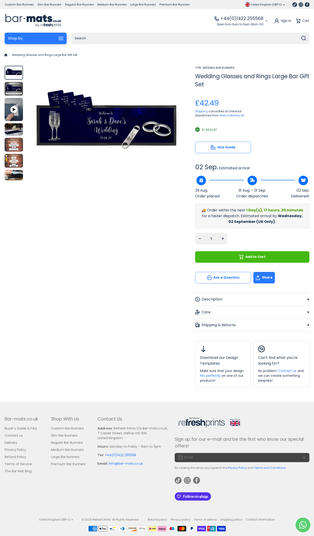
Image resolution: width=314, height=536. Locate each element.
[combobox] (190, 38)
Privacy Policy (237, 468)
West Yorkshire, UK (232, 115)
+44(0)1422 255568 (241, 18)
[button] (281, 277)
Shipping (201, 111)
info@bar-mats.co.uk (126, 463)
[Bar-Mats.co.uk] (33, 21)
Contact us (287, 371)
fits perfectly (210, 375)
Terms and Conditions (270, 468)
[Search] (303, 38)
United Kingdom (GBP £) (54, 519)
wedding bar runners (218, 68)
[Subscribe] (303, 457)
